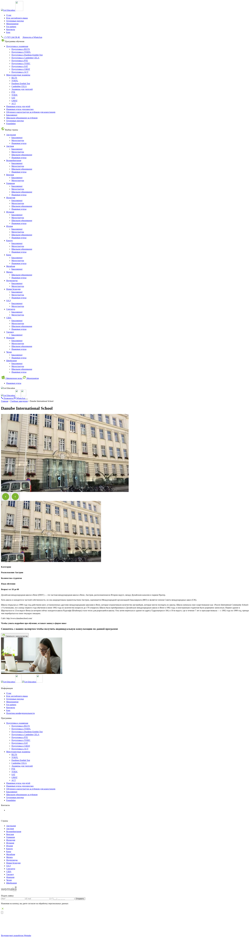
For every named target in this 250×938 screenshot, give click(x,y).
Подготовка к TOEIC (20, 63)
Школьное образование (21, 155)
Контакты (10, 29)
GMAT (14, 101)
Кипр (8, 255)
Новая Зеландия (13, 289)
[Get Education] (13, 395)
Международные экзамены (18, 75)
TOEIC (14, 95)
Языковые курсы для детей (18, 106)
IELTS (14, 78)
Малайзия (10, 266)
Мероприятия (12, 24)
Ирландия (10, 198)
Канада (9, 240)
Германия (10, 183)
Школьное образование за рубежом (22, 118)
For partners (11, 26)
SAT (13, 98)
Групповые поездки (15, 21)
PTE (13, 92)
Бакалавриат (11, 115)
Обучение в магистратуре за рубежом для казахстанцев (30, 112)
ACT (13, 103)
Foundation (11, 123)
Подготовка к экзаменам (17, 46)
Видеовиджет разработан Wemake (16, 935)
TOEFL (14, 81)
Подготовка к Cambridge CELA (25, 58)
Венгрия (10, 175)
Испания (10, 212)
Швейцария (11, 360)
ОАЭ (8, 300)
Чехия (9, 352)
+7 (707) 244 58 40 (16, 810)
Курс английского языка (17, 18)
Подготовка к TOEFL (21, 52)
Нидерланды (12, 280)
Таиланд (10, 332)
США (8, 318)
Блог (8, 32)
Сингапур (10, 309)
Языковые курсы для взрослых (20, 109)
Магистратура (17, 140)
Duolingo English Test (20, 83)
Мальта (9, 272)
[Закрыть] (2, 912)
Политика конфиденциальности (20, 713)
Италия (9, 226)
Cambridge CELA (19, 86)
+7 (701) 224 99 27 (16, 813)
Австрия (10, 146)
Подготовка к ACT (19, 72)
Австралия (11, 135)
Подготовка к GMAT (20, 69)
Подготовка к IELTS (20, 49)
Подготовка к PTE (19, 61)
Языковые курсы (18, 143)
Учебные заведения (19, 401)
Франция (10, 338)
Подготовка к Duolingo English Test (27, 55)
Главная (4, 401)
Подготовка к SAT (19, 66)
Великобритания (13, 160)
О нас (8, 15)
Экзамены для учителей (22, 89)
